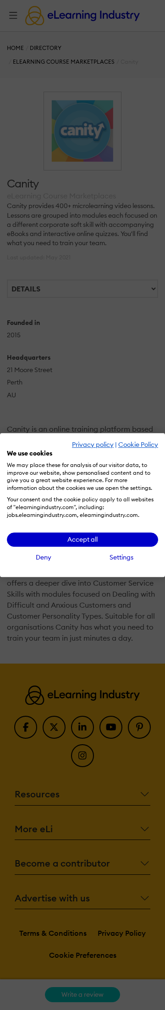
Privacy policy (93, 444)
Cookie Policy (138, 444)
